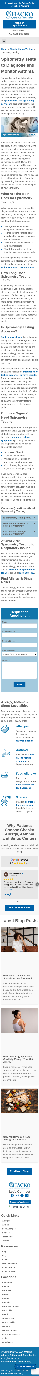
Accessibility (24, 1361)
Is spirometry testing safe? (17, 518)
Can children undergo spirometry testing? (14, 532)
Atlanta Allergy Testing (21, 49)
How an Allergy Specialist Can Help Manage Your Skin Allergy (18, 1059)
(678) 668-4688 (26, 573)
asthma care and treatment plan (17, 267)
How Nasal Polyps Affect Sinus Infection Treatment (17, 977)
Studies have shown (11, 337)
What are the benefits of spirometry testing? (15, 524)
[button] (4, 41)
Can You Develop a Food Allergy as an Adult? (17, 1138)
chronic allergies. (25, 741)
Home (4, 49)
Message (6, 660)
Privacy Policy (8, 1361)
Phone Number (8, 631)
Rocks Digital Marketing (12, 1373)
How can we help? (10, 651)
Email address (8, 641)
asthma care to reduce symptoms (25, 757)
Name (4, 622)
